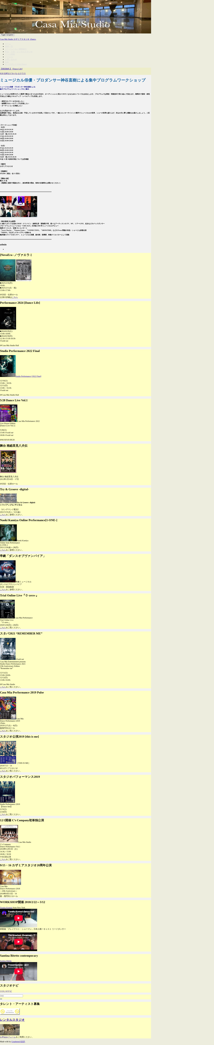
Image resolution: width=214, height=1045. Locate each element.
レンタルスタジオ (12, 1019)
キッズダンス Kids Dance (16, 64)
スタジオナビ (6, 991)
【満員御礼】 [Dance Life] (11, 69)
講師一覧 (9, 46)
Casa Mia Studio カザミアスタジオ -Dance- (18, 39)
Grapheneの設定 (18, 1042)
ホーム (8, 44)
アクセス (9, 57)
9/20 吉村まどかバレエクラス (13, 73)
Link (7, 62)
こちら (15, 297)
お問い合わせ (11, 59)
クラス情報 (10, 54)
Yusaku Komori (6, 908)
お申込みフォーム (8, 1037)
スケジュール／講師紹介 (16, 49)
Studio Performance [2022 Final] (28, 376)
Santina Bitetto (6, 961)
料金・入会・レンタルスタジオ (19, 52)
